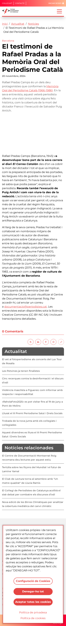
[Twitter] (31, 341)
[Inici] (12, 11)
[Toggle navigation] (59, 11)
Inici (5, 23)
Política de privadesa (33, 612)
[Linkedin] (38, 341)
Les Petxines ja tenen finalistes (21, 370)
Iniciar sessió (54, 3)
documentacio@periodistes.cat (25, 306)
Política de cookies (33, 618)
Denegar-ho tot (33, 591)
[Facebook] (46, 341)
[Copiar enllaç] (61, 341)
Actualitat (17, 23)
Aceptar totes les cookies (33, 601)
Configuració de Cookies (33, 581)
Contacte (20, 3)
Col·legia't (7, 3)
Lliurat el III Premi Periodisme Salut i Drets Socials (32, 413)
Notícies (33, 23)
